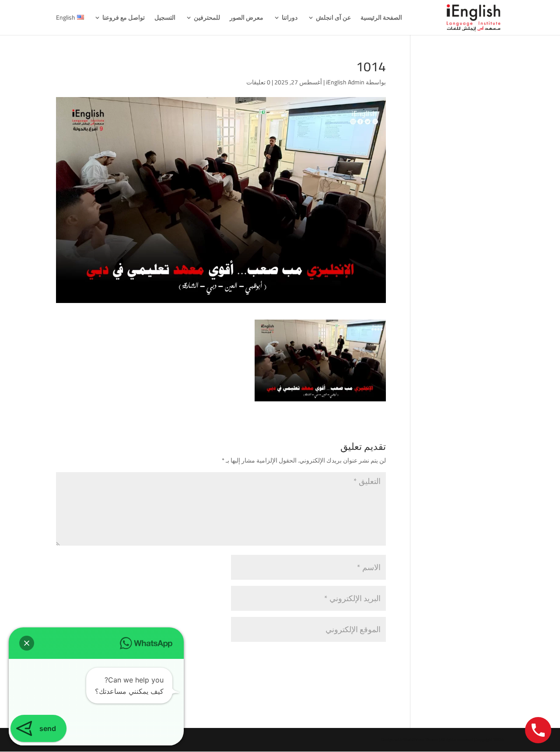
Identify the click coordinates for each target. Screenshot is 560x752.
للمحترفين (207, 18)
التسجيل (164, 18)
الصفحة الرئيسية (381, 18)
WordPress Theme (420, 739)
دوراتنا (290, 18)
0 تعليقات (258, 82)
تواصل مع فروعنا (123, 18)
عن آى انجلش (333, 18)
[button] (26, 643)
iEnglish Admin (345, 82)
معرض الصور (246, 18)
